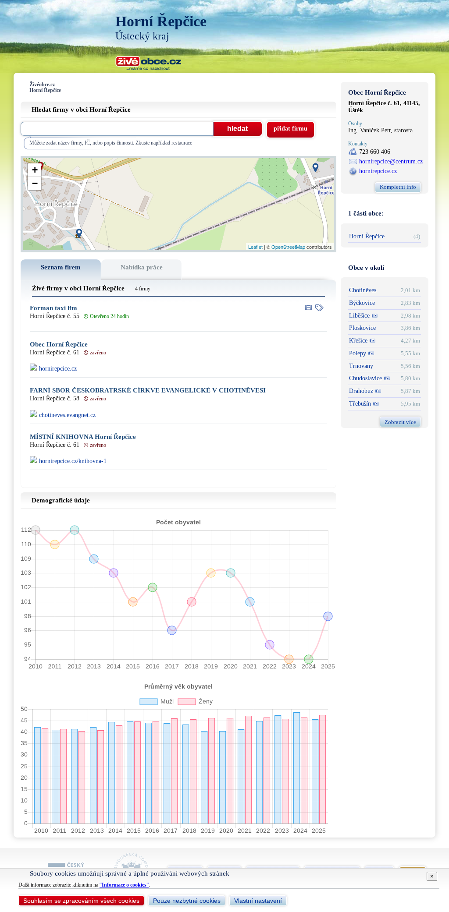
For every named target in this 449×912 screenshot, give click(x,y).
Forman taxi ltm (53, 308)
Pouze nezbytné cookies (187, 900)
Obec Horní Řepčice (59, 344)
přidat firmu (290, 128)
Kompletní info (398, 187)
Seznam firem (61, 267)
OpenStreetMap (288, 246)
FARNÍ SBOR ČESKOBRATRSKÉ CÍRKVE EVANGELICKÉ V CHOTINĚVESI (148, 390)
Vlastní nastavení (258, 900)
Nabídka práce (142, 267)
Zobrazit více (400, 422)
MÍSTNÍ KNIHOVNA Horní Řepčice (83, 437)
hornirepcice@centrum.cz (391, 161)
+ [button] (35, 169)
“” (124, 885)
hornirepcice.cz (378, 171)
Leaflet (255, 246)
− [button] (35, 183)
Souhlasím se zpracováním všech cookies (81, 900)
